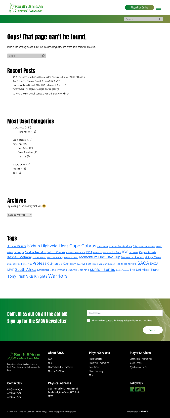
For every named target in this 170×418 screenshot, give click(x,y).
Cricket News (18, 127)
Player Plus (17, 144)
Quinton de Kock (58, 263)
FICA (89, 252)
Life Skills (22, 156)
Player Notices (24, 132)
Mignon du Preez (71, 258)
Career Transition (25, 152)
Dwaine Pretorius (35, 252)
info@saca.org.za (14, 389)
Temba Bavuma (122, 270)
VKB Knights (36, 276)
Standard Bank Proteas (52, 269)
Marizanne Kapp (55, 257)
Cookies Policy (53, 412)
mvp (9, 264)
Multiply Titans (153, 257)
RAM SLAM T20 (80, 263)
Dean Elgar (19, 252)
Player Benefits (95, 359)
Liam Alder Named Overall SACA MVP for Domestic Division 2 (39, 85)
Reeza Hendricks (126, 263)
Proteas (39, 263)
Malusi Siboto (39, 257)
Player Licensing (96, 371)
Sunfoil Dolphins (78, 269)
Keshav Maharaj (19, 257)
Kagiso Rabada (147, 252)
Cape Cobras (82, 245)
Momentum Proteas (132, 257)
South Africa (25, 269)
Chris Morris (102, 246)
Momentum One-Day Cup (99, 257)
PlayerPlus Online (139, 7)
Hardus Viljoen (99, 253)
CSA (135, 246)
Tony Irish (16, 276)
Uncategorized (19, 164)
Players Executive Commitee (60, 367)
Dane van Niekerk (146, 246)
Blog (15, 173)
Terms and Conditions (27, 412)
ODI (14, 264)
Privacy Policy (41, 412)
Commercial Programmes (141, 359)
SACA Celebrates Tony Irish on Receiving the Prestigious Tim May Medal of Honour (49, 77)
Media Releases (19, 140)
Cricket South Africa (120, 246)
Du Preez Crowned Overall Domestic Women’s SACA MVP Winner (41, 93)
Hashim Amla (113, 252)
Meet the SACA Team (57, 371)
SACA (143, 263)
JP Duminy (133, 253)
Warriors (58, 276)
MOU (50, 363)
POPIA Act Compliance (67, 412)
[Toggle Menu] (158, 8)
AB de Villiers (16, 246)
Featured (16, 169)
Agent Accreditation (138, 367)
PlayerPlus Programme (99, 363)
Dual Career (23, 148)
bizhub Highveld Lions (48, 245)
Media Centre (135, 363)
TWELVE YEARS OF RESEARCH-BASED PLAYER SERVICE (36, 89)
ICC (125, 252)
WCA (50, 359)
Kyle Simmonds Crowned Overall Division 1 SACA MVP (36, 81)
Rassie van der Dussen (103, 264)
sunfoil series (102, 269)
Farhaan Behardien (75, 252)
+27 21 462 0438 (14, 393)
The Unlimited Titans (144, 269)
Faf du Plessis (55, 252)
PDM (18, 264)
